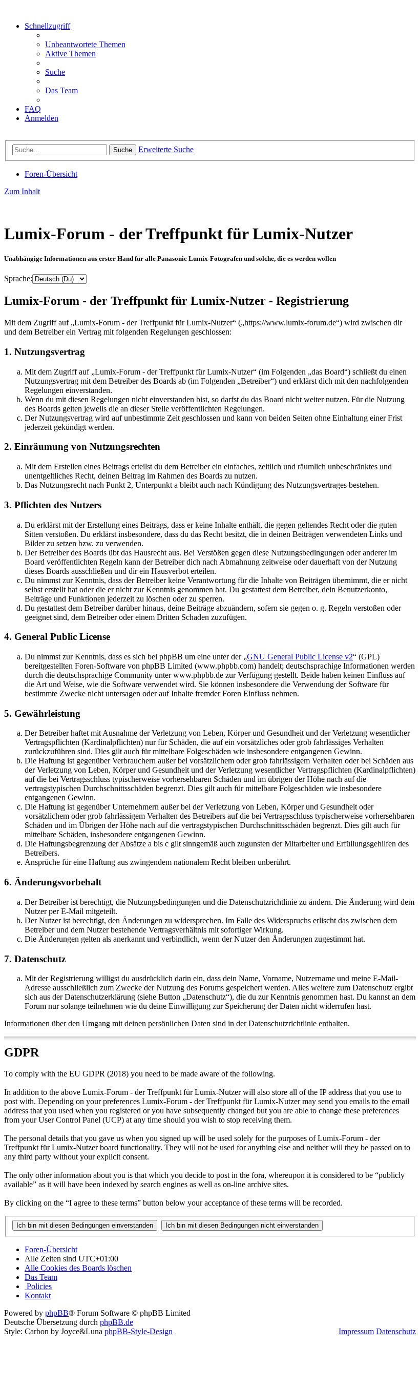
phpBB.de (116, 1322)
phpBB (57, 1313)
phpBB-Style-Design (138, 1331)
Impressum (356, 1331)
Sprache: (18, 278)
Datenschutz (396, 1331)
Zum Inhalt (22, 191)
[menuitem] (85, 44)
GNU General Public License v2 (300, 656)
